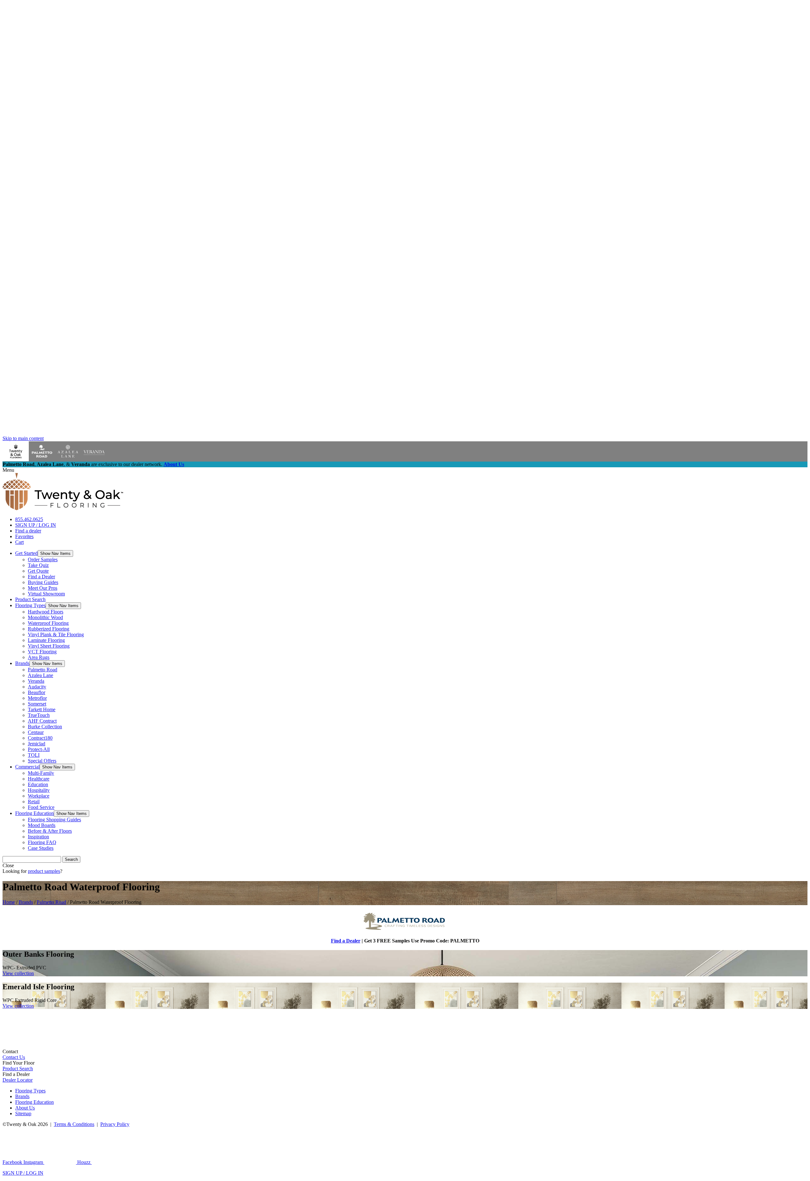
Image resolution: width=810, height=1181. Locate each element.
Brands (22, 663)
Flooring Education (34, 813)
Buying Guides (43, 582)
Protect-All (39, 749)
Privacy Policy (114, 1124)
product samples (44, 871)
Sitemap (23, 1113)
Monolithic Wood (45, 617)
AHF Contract (42, 721)
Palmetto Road (42, 669)
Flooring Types (30, 605)
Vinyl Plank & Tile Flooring (56, 634)
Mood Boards (41, 825)
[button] (55, 553)
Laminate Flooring (46, 640)
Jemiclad (36, 743)
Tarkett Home (41, 709)
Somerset (37, 703)
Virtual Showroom (46, 593)
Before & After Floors (50, 831)
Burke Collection (45, 726)
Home (9, 902)
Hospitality (39, 790)
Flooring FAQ (42, 842)
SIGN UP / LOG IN (35, 525)
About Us (174, 464)
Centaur (36, 732)
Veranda (36, 681)
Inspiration (38, 836)
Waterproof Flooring (48, 623)
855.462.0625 (29, 519)
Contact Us (14, 1057)
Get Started (26, 553)
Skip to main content (23, 438)
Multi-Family (41, 773)
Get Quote (38, 571)
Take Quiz (38, 565)
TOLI (34, 755)
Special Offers (42, 760)
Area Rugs (38, 657)
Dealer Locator (18, 1080)
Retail (34, 801)
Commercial (27, 766)
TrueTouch (39, 715)
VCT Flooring (42, 651)
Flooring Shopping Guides (54, 819)
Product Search (30, 599)
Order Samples (43, 559)
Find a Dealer (41, 576)
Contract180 (40, 738)
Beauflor (36, 692)
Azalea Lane (40, 675)
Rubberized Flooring (48, 628)
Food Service (41, 807)
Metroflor (37, 698)
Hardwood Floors (45, 611)
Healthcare (38, 778)
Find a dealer (28, 530)
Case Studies (40, 848)
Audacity (37, 686)
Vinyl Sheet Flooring (49, 646)
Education (38, 784)
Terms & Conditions (74, 1124)
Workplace (38, 796)
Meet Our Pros (42, 588)
